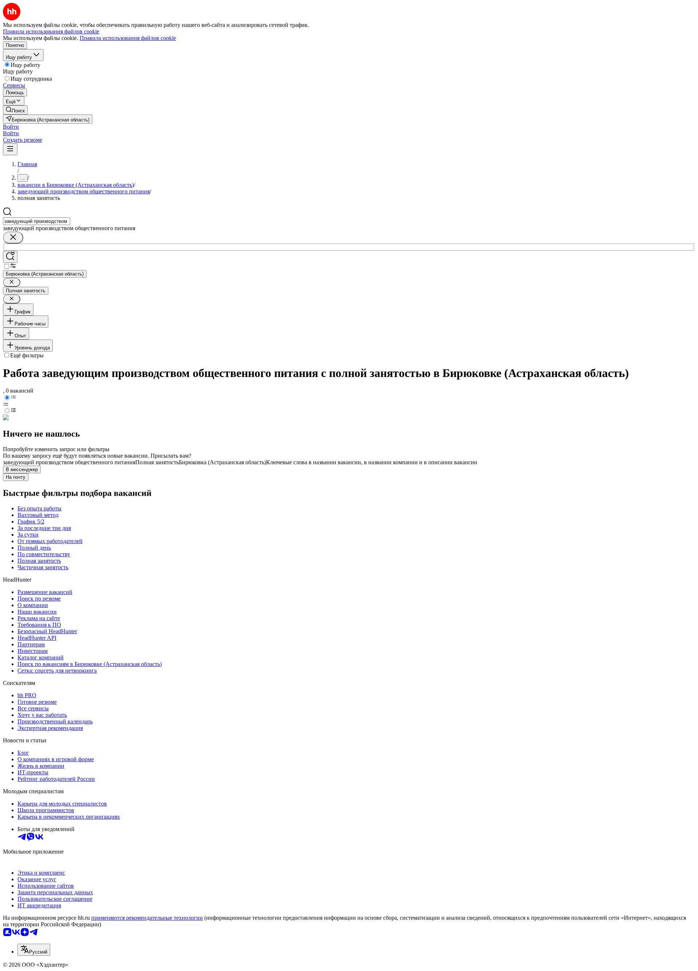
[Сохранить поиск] (10, 257)
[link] (15, 110)
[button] (11, 127)
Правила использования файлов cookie (128, 38)
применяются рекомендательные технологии (147, 918)
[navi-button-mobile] (10, 149)
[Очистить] (13, 238)
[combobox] (36, 221)
